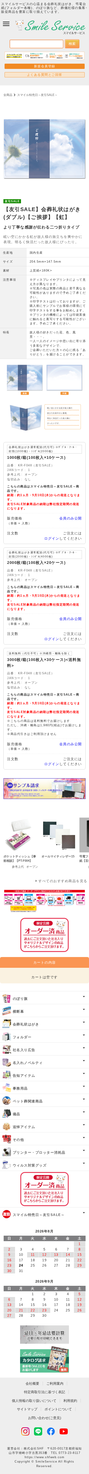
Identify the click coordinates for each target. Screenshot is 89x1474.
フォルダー (22, 1037)
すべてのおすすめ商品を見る (62, 881)
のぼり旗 (20, 999)
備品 (16, 1114)
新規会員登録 (44, 66)
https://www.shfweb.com (44, 1457)
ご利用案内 (54, 1383)
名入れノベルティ (28, 1063)
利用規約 (70, 1401)
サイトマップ (27, 1409)
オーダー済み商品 (44, 1189)
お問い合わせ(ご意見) (44, 1418)
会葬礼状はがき (26, 1024)
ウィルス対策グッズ (30, 1165)
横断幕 (18, 1011)
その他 (18, 1140)
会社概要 (32, 1383)
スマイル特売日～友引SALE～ (37, 95)
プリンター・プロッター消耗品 (39, 1152)
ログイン (51, 538)
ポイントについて (58, 1409)
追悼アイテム (24, 1127)
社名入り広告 (24, 1050)
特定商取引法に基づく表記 (44, 1392)
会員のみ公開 (70, 518)
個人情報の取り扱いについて (34, 1401)
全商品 (7, 95)
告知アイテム (24, 1075)
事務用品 (20, 1088)
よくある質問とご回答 (44, 74)
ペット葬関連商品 (28, 1101)
